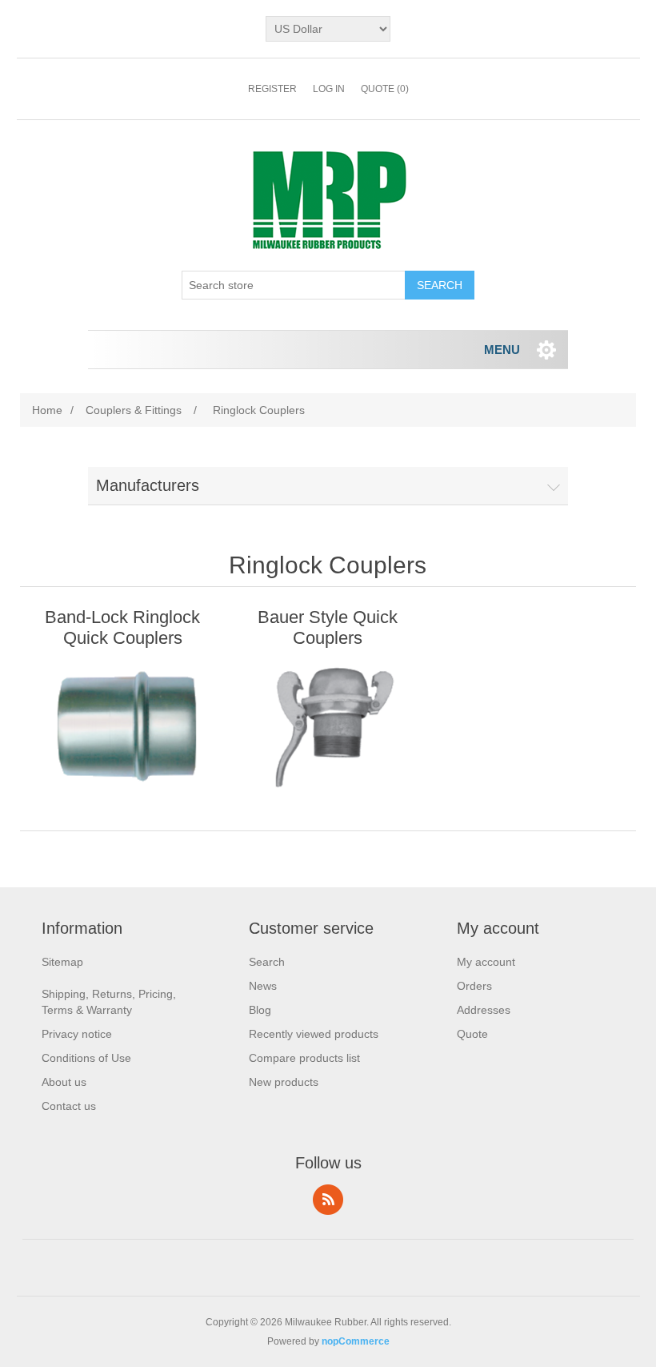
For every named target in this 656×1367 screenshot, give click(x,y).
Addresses (483, 1009)
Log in (329, 88)
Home (47, 410)
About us (64, 1082)
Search (267, 961)
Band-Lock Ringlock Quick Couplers (122, 627)
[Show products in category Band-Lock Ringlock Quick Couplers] (122, 725)
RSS (328, 1199)
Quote (472, 1033)
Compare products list (304, 1057)
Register (272, 88)
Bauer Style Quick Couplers (328, 627)
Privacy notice (77, 1033)
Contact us (69, 1106)
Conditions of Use (86, 1057)
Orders (474, 985)
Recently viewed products (313, 1033)
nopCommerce (356, 1341)
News (263, 985)
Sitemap (62, 961)
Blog (260, 1009)
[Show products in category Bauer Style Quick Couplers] (327, 725)
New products (283, 1082)
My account (486, 961)
